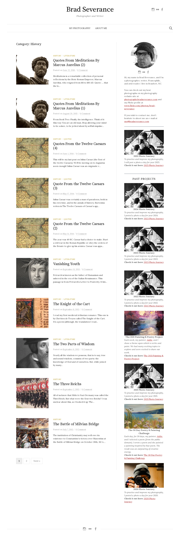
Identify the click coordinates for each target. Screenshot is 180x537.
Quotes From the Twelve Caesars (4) (79, 146)
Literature (69, 56)
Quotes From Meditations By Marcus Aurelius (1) (76, 106)
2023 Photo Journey (154, 218)
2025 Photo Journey (154, 165)
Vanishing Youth (66, 264)
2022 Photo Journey (154, 305)
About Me (101, 28)
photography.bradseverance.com (140, 99)
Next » (36, 460)
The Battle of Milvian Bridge (76, 424)
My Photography (79, 28)
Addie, (150, 340)
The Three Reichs (67, 384)
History (57, 56)
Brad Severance (90, 9)
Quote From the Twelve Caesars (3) (78, 186)
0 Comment (82, 70)
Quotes (67, 139)
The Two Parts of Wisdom (74, 344)
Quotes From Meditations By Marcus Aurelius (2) (76, 62)
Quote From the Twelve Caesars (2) (78, 226)
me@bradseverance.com (136, 121)
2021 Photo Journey (153, 399)
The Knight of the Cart (71, 304)
